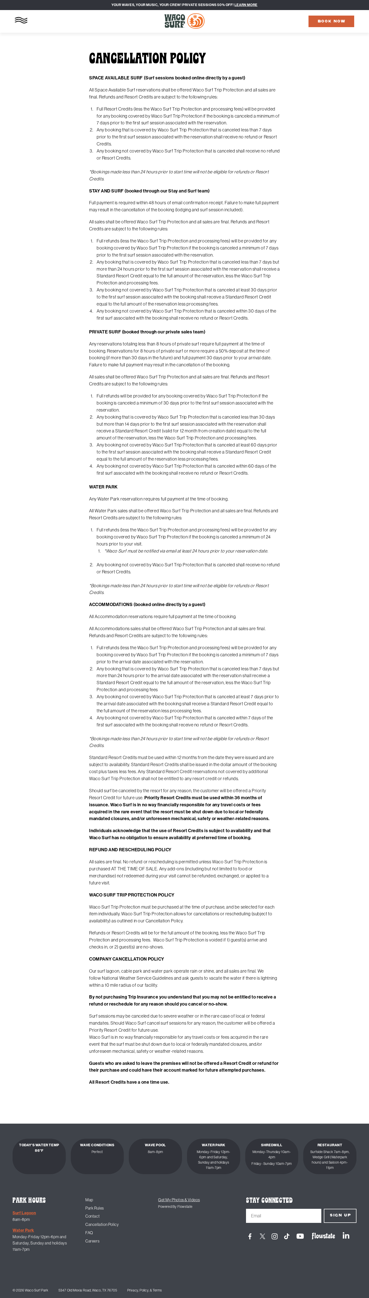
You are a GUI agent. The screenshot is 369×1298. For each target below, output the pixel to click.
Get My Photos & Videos (179, 1199)
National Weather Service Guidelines (137, 978)
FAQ (89, 1232)
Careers (92, 1241)
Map (89, 1199)
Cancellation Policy (102, 1224)
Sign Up (340, 1215)
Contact (92, 1216)
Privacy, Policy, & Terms (144, 1290)
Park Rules (94, 1208)
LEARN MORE (246, 5)
